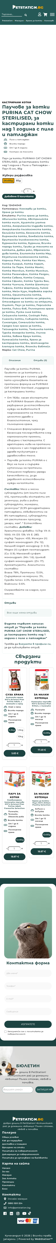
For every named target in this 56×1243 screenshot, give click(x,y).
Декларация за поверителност (20, 1154)
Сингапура (9, 322)
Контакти (8, 1185)
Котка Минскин (37, 270)
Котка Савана (12, 277)
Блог (4, 1188)
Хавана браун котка (26, 336)
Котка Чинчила (13, 284)
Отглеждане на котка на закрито (26, 298)
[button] (26, 15)
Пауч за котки (25, 305)
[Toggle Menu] (52, 14)
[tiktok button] (29, 1213)
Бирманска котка (14, 236)
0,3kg (12, 730)
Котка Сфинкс (12, 281)
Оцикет (7, 305)
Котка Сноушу (33, 277)
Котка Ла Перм (13, 267)
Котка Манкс (34, 267)
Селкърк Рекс (38, 315)
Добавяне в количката (19, 196)
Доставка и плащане (14, 1144)
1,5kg (20, 730)
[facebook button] (5, 1213)
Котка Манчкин (13, 270)
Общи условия (10, 1137)
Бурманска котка (14, 243)
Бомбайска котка (40, 236)
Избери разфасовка (17, 175)
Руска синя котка (28, 312)
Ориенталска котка (26, 294)
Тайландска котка (15, 329)
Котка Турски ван (36, 281)
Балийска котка (13, 232)
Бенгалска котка (38, 232)
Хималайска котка (15, 339)
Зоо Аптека (9, 1178)
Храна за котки (34, 21)
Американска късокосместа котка (26, 229)
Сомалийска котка (31, 322)
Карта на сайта (15, 1163)
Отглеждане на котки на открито (27, 301)
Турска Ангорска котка (18, 332)
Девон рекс (24, 250)
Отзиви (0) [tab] (40, 360)
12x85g (47, 733)
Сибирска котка (36, 319)
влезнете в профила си (35, 644)
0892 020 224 (15, 1203)
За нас (5, 1171)
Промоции (8, 1182)
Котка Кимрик (12, 263)
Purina (30, 350)
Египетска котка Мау (35, 253)
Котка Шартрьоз (26, 288)
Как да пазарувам (12, 1140)
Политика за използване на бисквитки (25, 1157)
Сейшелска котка (14, 315)
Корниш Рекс (11, 260)
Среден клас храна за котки (21, 325)
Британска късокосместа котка (25, 239)
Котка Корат (33, 263)
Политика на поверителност (20, 1151)
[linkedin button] (11, 1213)
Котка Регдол (39, 274)
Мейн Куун (19, 291)
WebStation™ (44, 1239)
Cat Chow (18, 350)
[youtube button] (24, 1213)
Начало (6, 1168)
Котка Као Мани (33, 260)
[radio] (8, 181)
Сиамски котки (13, 319)
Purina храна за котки (32, 215)
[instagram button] (18, 1213)
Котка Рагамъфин (15, 274)
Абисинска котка (14, 219)
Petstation (7, 21)
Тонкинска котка (41, 329)
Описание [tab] (15, 360)
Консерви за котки (32, 208)
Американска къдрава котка (32, 226)
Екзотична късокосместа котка (25, 257)
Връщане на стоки (13, 1147)
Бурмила (34, 243)
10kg (20, 736)
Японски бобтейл (38, 346)
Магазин (19, 21)
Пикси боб (19, 308)
